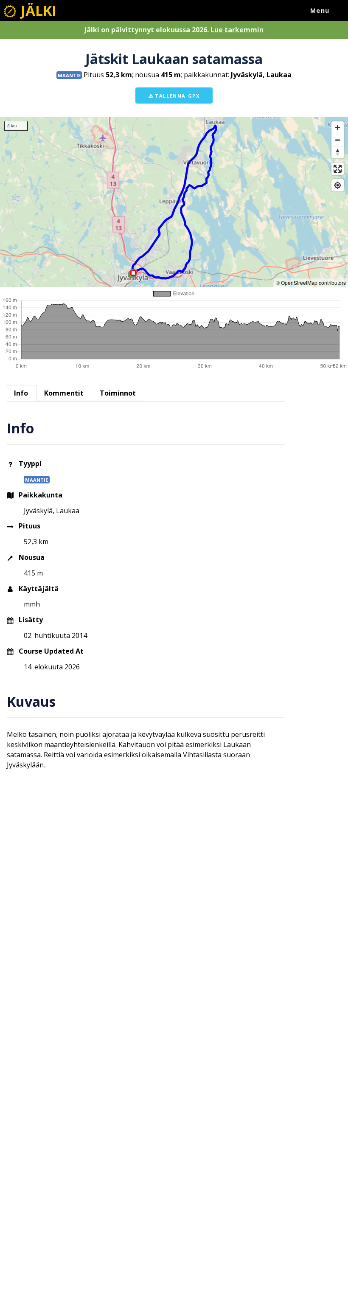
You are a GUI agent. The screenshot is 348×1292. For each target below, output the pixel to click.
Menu (320, 10)
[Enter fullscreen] (337, 169)
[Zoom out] (337, 140)
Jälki (36, 10)
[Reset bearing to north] (337, 152)
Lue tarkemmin (237, 29)
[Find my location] (337, 185)
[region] (174, 202)
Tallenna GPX (176, 96)
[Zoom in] (337, 127)
